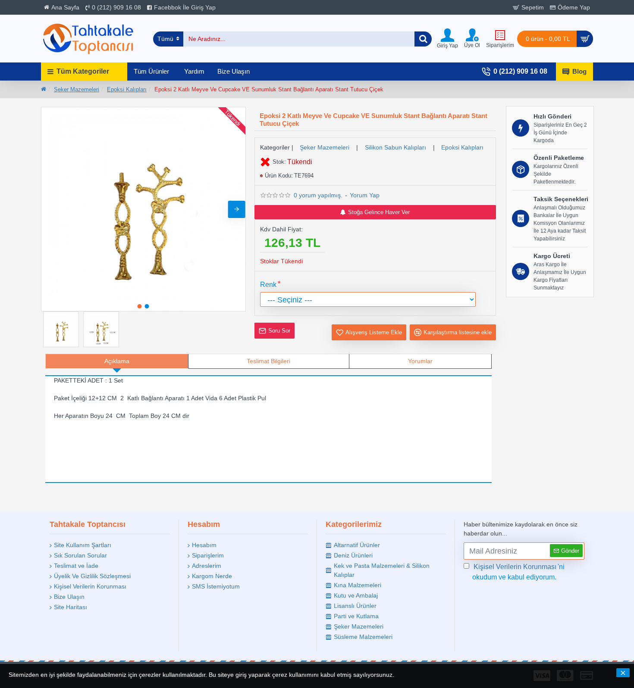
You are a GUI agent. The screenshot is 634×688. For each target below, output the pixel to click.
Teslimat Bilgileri (268, 361)
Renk (268, 284)
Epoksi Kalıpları (127, 89)
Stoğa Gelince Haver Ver (379, 212)
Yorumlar (420, 361)
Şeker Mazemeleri (76, 89)
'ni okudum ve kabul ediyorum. (518, 572)
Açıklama (116, 361)
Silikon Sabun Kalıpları (395, 147)
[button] (50, 209)
